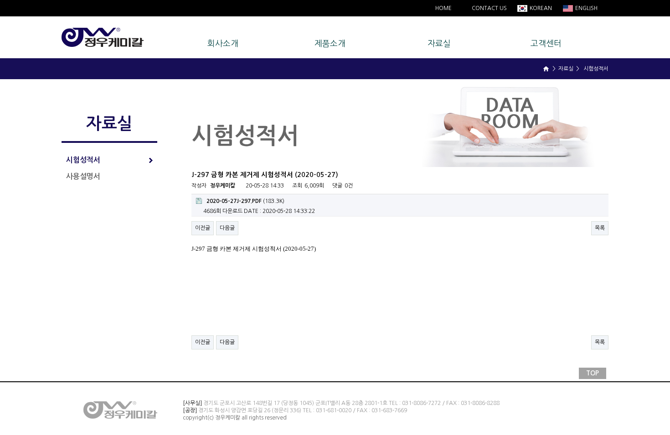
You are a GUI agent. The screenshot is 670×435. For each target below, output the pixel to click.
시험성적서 (83, 160)
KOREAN (540, 8)
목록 (600, 228)
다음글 (227, 228)
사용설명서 (83, 176)
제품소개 (329, 44)
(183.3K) (245, 201)
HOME (443, 8)
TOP (592, 373)
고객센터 (546, 44)
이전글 (202, 228)
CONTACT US (489, 8)
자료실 (439, 44)
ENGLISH (586, 8)
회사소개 (222, 44)
